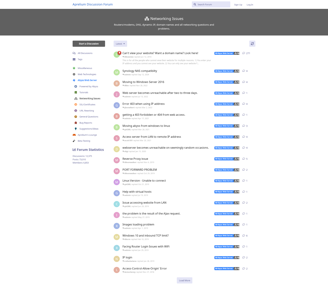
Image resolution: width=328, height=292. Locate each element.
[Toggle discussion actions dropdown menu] (254, 53)
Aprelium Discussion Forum (93, 4)
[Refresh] (252, 44)
